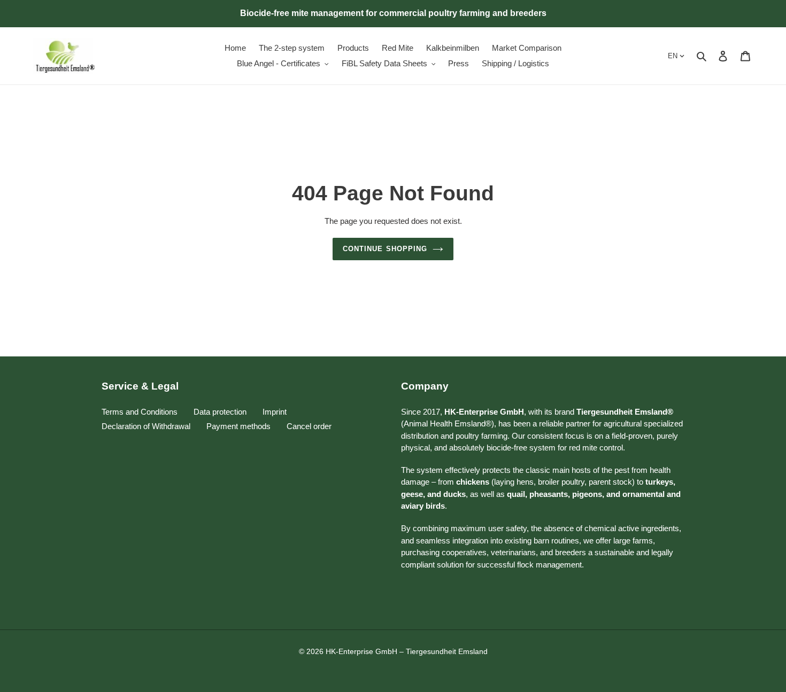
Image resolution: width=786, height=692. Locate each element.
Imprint (275, 411)
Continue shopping (385, 249)
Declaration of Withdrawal (146, 426)
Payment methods (238, 426)
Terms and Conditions (140, 411)
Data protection (220, 411)
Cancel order (309, 426)
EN (673, 56)
